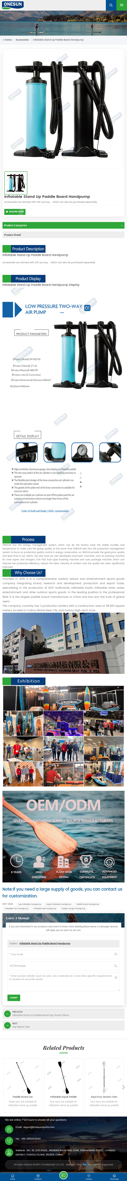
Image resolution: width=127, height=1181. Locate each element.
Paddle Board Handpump (87, 904)
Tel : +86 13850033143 (28, 1139)
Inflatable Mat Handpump (44, 908)
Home (8, 40)
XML (79, 1165)
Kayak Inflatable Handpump (58, 904)
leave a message (63, 1175)
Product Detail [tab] (12, 234)
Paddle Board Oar (23, 1097)
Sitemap (70, 1165)
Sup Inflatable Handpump (29, 904)
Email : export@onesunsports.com (35, 1127)
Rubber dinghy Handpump (73, 908)
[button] (123, 1087)
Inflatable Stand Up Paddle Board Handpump (45, 943)
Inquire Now (16, 212)
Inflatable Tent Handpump (16, 908)
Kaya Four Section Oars (104, 1097)
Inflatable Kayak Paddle (63, 1097)
